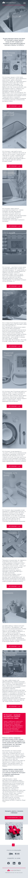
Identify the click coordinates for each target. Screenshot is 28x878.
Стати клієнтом (12, 817)
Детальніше (13, 106)
